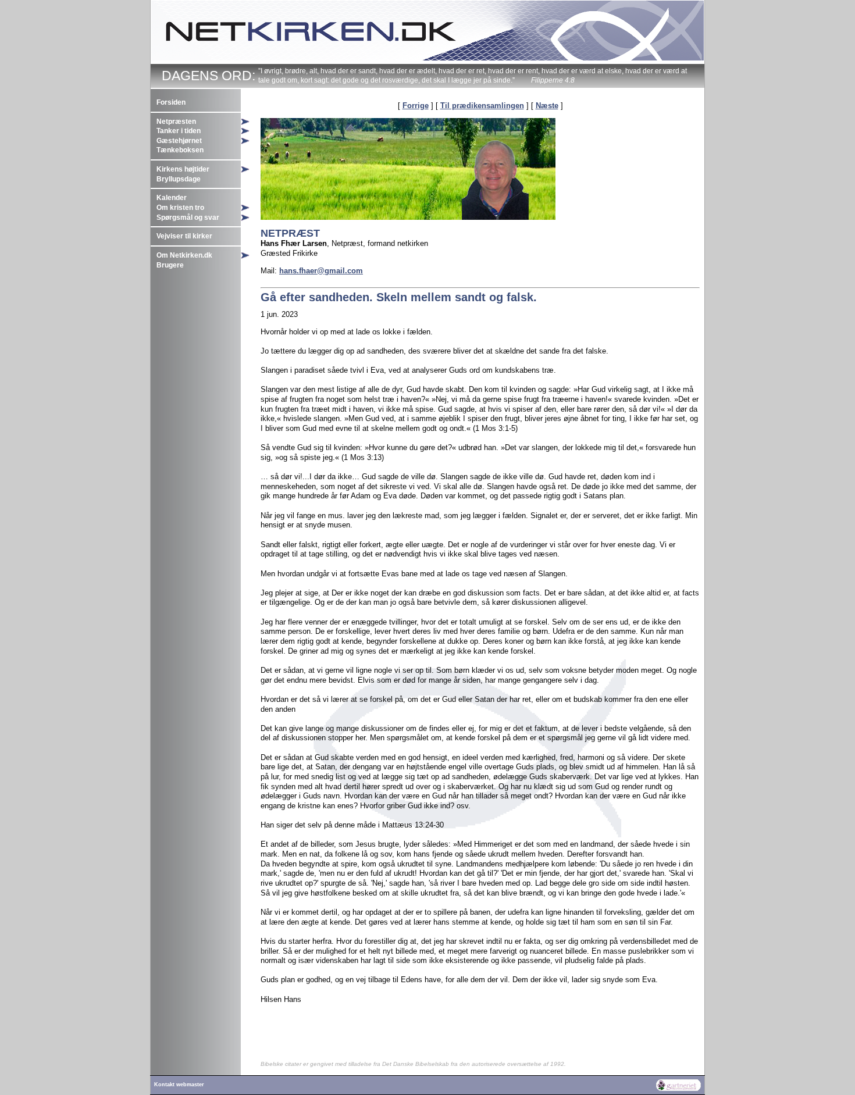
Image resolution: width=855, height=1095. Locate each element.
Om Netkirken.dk (184, 255)
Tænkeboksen (180, 150)
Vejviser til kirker (184, 236)
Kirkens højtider (182, 169)
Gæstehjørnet (179, 140)
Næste (547, 105)
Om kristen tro (180, 207)
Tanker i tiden (178, 130)
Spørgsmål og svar (187, 217)
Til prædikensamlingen (482, 105)
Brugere (170, 265)
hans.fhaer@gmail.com (321, 270)
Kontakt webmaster (179, 1084)
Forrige (415, 105)
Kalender (171, 197)
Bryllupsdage (178, 179)
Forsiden (171, 102)
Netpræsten (176, 121)
